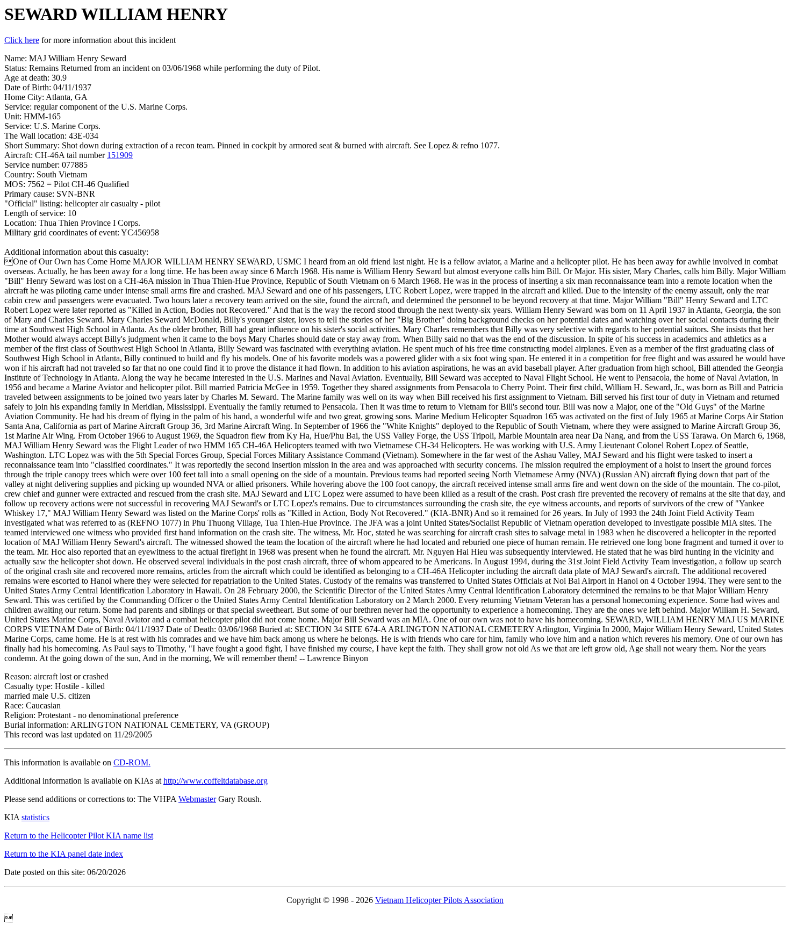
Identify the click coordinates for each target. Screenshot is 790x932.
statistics (35, 817)
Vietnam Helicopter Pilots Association (439, 900)
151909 (120, 155)
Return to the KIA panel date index (63, 853)
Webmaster (197, 799)
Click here (21, 40)
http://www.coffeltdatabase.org (215, 780)
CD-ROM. (131, 762)
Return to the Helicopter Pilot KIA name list (78, 835)
